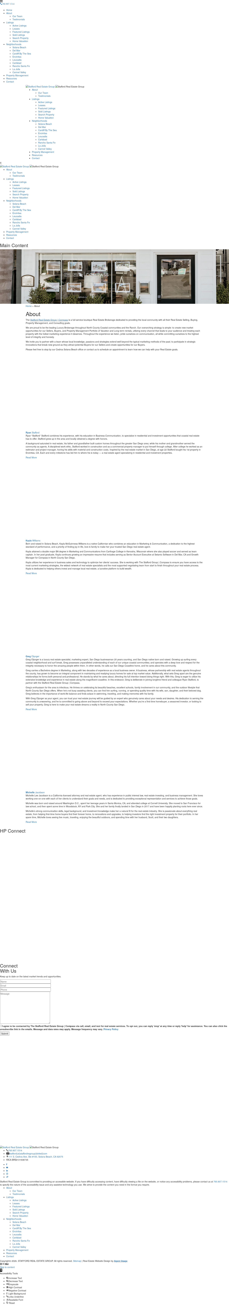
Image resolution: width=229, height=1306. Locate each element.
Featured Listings (21, 31)
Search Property (20, 38)
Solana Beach (19, 47)
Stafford (32, 432)
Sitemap (77, 1260)
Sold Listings (18, 34)
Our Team (17, 16)
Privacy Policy (110, 1029)
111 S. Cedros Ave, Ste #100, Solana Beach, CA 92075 (35, 1156)
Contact (10, 81)
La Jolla (16, 69)
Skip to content (7, 1267)
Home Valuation (20, 41)
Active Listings (19, 25)
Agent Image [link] (120, 1260)
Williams (33, 540)
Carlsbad (16, 62)
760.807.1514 (15, 1150)
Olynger (32, 656)
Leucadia (16, 59)
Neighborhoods (13, 44)
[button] (1, 1270)
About (9, 13)
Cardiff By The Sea (21, 53)
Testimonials (18, 19)
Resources (11, 78)
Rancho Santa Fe (21, 66)
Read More (31, 457)
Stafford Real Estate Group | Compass (49, 319)
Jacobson (35, 792)
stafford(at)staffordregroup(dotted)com (28, 1153)
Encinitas (16, 56)
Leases (16, 28)
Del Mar (16, 50)
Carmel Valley (19, 72)
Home (9, 10)
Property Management (17, 75)
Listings (10, 22)
